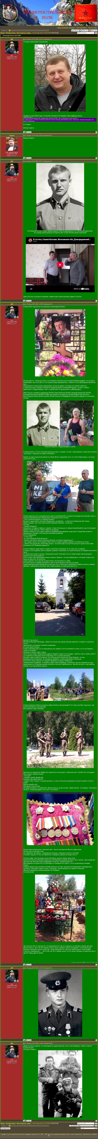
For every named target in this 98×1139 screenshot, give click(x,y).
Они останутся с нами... (24, 33)
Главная (29, 25)
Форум (2, 33)
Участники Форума (81, 27)
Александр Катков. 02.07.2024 (42, 33)
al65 (12, 39)
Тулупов (11, 135)
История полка (10, 33)
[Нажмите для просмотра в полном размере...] (60, 111)
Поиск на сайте (92, 27)
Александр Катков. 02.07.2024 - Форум (44, 25)
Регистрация (59, 25)
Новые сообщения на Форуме (66, 27)
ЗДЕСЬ (74, 116)
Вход (66, 25)
